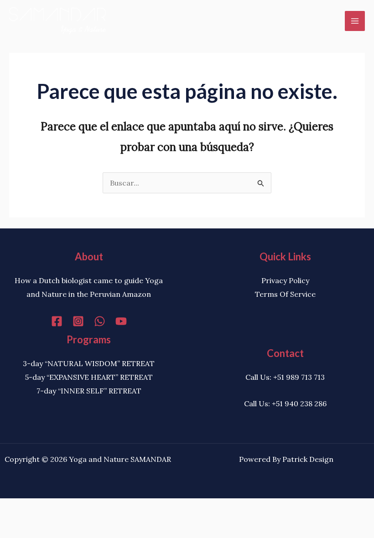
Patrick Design (307, 459)
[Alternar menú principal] (355, 21)
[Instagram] (78, 321)
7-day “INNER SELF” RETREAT (88, 390)
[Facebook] (56, 321)
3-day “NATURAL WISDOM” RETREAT (89, 363)
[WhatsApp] (99, 321)
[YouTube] (121, 321)
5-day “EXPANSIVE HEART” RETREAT (89, 377)
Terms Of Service (285, 294)
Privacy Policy (285, 280)
